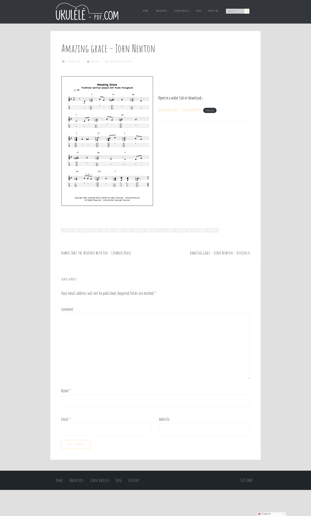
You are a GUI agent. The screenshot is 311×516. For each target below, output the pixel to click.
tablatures (180, 230)
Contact (134, 480)
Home (146, 10)
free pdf (119, 230)
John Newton (138, 230)
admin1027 (94, 61)
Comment (67, 309)
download (66, 230)
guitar (127, 230)
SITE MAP (246, 480)
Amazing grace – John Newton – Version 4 (220, 253)
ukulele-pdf (213, 230)
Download (210, 110)
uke (188, 230)
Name (66, 390)
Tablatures (161, 10)
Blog (199, 10)
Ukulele (201, 230)
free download (107, 230)
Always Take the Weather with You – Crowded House (96, 253)
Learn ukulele (181, 10)
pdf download (152, 230)
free (96, 230)
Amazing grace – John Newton (179, 109)
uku (194, 230)
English (266, 513)
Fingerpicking (115, 61)
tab (161, 230)
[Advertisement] (204, 158)
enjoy (75, 230)
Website (164, 419)
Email (66, 419)
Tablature (169, 230)
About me (213, 10)
